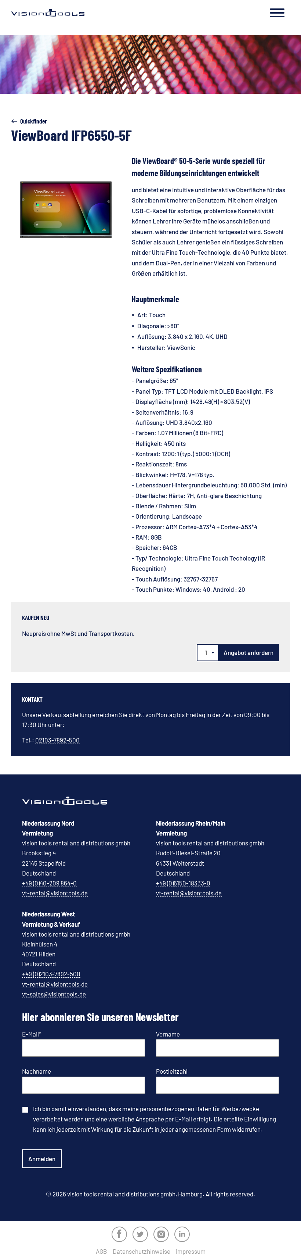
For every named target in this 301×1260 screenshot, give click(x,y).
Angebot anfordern (248, 652)
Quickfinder (33, 121)
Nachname (36, 1071)
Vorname (168, 1034)
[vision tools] (47, 13)
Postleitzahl (172, 1071)
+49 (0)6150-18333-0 (183, 883)
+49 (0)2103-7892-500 (51, 973)
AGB (101, 1251)
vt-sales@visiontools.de (54, 994)
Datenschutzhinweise (141, 1251)
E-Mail (31, 1034)
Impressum (191, 1251)
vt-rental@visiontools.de (55, 892)
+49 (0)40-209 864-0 (49, 883)
